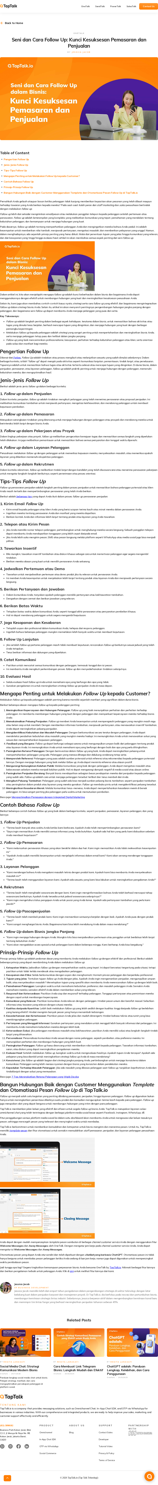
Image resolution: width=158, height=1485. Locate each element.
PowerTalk (115, 6)
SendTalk (100, 6)
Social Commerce (48, 1453)
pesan (18, 1130)
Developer (104, 1439)
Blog (71, 1432)
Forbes (17, 357)
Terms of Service (107, 1460)
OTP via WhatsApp (49, 1446)
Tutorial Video (106, 1446)
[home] (10, 6)
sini (72, 1271)
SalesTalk (131, 6)
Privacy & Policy (106, 1453)
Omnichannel (46, 1432)
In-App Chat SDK (48, 1439)
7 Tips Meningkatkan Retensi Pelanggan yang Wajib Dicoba (45, 1076)
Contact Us (148, 6)
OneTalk (85, 6)
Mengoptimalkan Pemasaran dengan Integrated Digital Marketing (48, 797)
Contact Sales (105, 1432)
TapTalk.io (115, 1267)
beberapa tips (24, 496)
